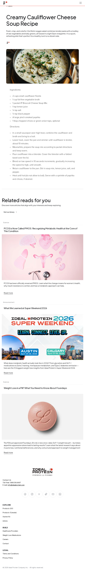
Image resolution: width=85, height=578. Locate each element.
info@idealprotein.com (16, 485)
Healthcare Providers (10, 531)
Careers (5, 539)
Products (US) (8, 508)
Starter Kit (6, 517)
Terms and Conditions (11, 554)
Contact (6, 543)
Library (5, 521)
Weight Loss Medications (12, 535)
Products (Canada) (10, 512)
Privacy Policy (8, 558)
